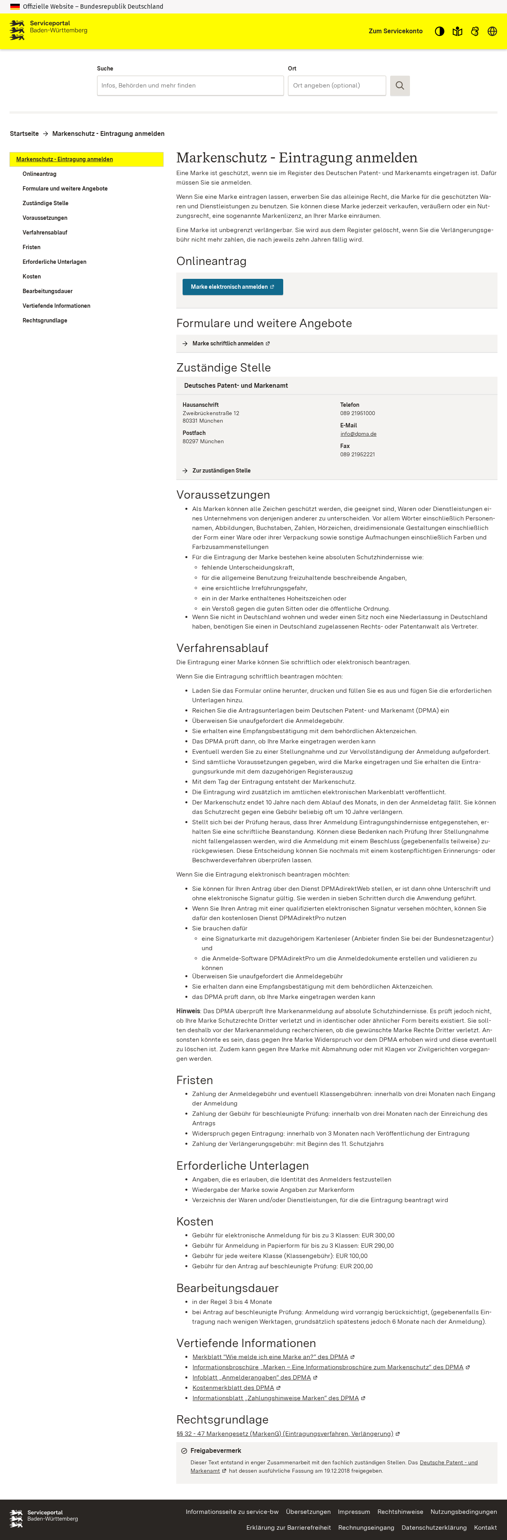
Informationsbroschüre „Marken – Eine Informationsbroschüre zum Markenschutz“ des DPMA (332, 1367)
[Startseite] (48, 31)
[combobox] (190, 85)
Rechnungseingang (366, 1527)
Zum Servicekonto (396, 31)
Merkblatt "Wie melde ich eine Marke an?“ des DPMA (274, 1357)
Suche (105, 68)
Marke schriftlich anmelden (232, 343)
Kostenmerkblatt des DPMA (237, 1387)
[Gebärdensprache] (475, 31)
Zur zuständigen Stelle (222, 470)
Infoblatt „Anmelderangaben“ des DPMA (255, 1377)
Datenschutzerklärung (434, 1527)
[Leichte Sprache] (457, 31)
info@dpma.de (359, 434)
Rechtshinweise (400, 1511)
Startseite (24, 133)
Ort (292, 68)
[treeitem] (87, 159)
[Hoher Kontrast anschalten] (439, 31)
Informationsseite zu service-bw (232, 1511)
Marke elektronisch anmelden (237, 287)
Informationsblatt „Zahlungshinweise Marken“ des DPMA (279, 1398)
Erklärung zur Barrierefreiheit (288, 1527)
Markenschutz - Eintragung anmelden (108, 133)
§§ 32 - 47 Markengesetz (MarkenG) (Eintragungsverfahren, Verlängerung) (289, 1433)
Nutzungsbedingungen (464, 1511)
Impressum (354, 1511)
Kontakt (485, 1527)
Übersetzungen (308, 1511)
